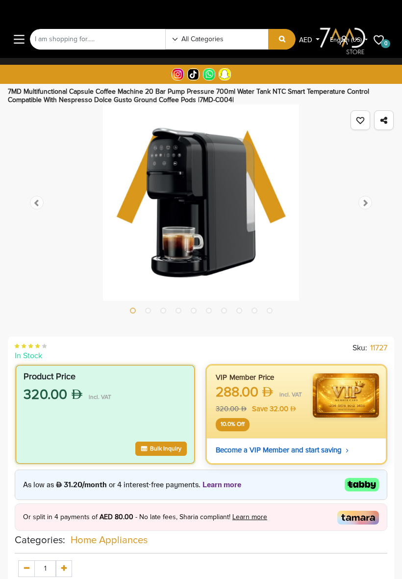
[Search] (282, 39)
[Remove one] (26, 568)
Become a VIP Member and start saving (282, 450)
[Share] (384, 120)
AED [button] (306, 40)
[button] (360, 120)
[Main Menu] (19, 39)
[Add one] (63, 568)
